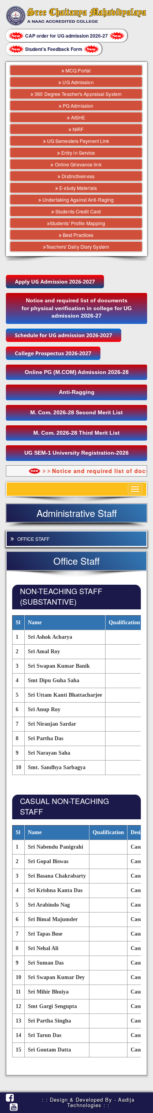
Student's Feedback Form (54, 48)
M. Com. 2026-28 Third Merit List (76, 433)
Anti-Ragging (77, 392)
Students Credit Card (77, 211)
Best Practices (78, 234)
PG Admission (77, 105)
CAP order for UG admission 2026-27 (66, 35)
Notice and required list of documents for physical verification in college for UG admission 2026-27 (77, 308)
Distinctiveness (77, 176)
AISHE (78, 117)
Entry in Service (77, 152)
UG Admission (77, 82)
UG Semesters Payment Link (77, 140)
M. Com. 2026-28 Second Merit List (76, 412)
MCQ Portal (77, 70)
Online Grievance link (77, 164)
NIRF (77, 129)
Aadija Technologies (101, 1102)
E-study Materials (77, 187)
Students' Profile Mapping (78, 223)
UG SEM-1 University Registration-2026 (76, 453)
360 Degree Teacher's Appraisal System (77, 93)
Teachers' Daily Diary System (77, 246)
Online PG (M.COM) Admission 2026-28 (77, 372)
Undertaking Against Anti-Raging (77, 199)
